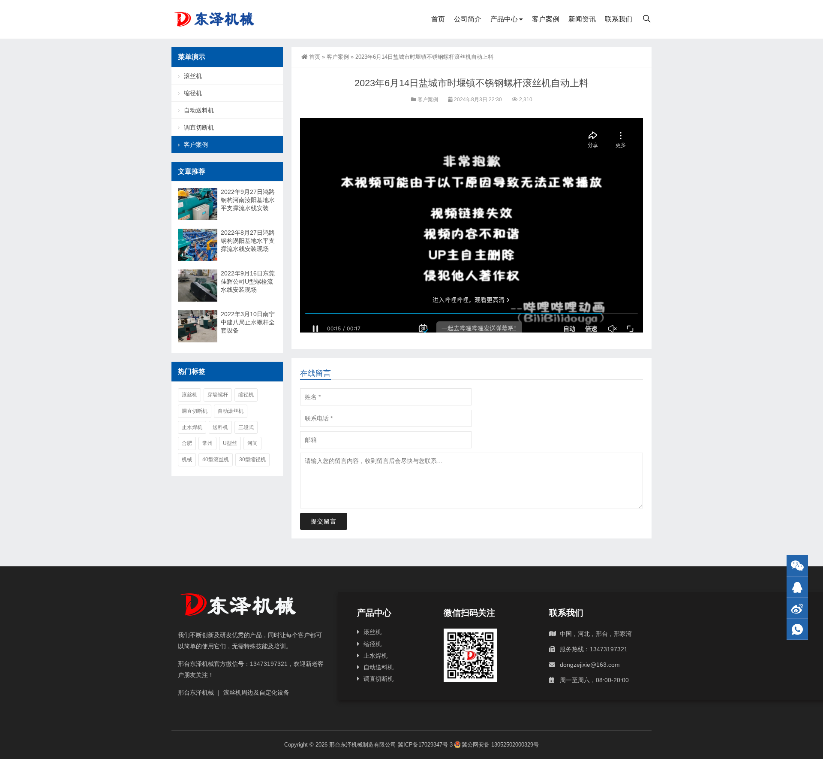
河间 (252, 443)
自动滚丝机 (230, 411)
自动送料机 (199, 110)
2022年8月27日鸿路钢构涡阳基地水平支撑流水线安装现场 (248, 240)
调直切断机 (199, 127)
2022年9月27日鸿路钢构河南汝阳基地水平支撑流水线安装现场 (248, 200)
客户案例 (545, 19)
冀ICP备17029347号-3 (425, 744)
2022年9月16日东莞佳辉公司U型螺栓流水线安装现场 (248, 281)
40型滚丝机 (215, 460)
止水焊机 (192, 427)
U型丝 (230, 443)
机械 (187, 460)
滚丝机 (193, 76)
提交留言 (323, 521)
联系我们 (618, 19)
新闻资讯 (582, 19)
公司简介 (467, 19)
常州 (207, 443)
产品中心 (504, 19)
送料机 (220, 427)
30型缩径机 (252, 460)
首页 (438, 19)
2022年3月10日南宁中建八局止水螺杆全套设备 (248, 322)
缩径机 (193, 93)
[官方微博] (797, 608)
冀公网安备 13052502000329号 (500, 744)
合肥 (187, 443)
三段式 (246, 427)
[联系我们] (797, 587)
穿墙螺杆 (217, 395)
